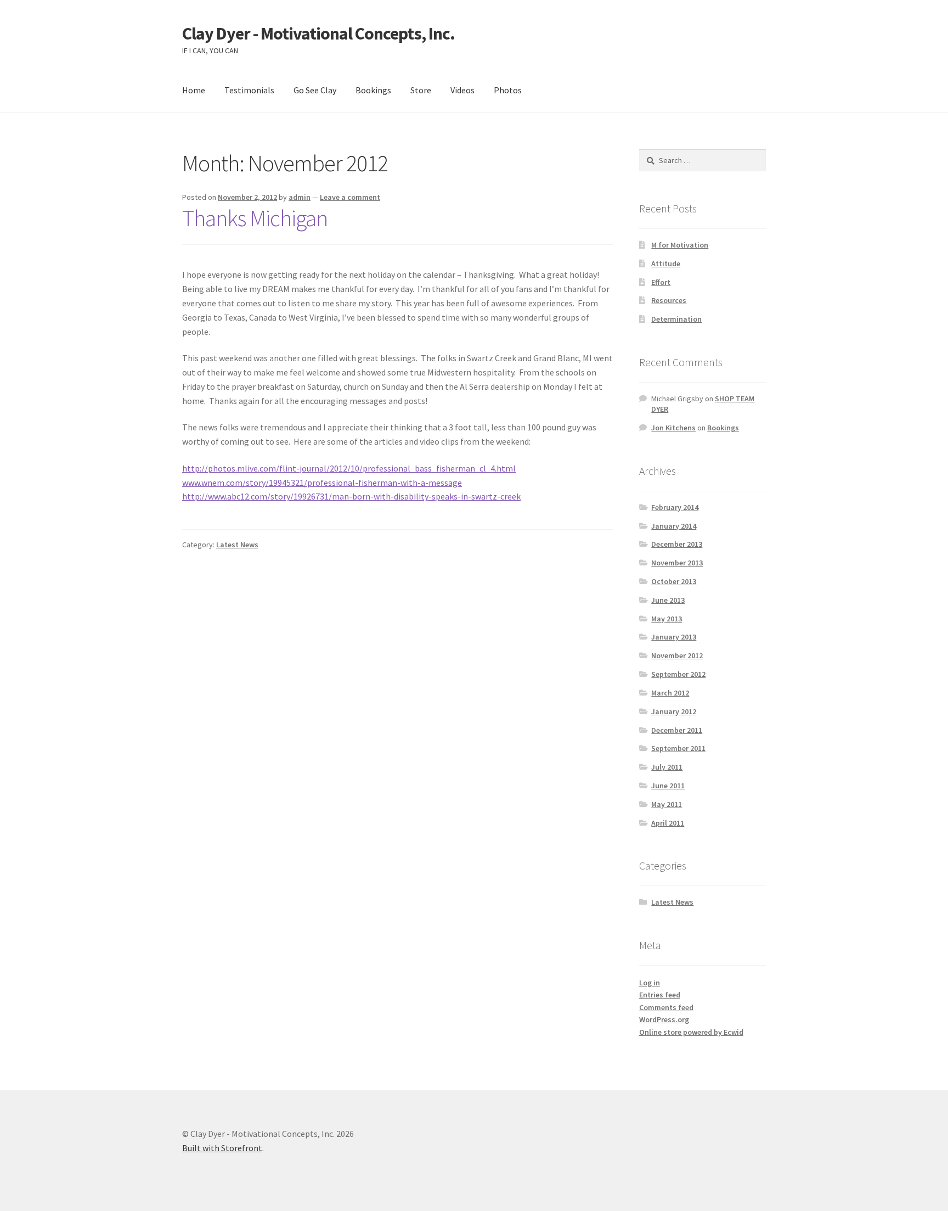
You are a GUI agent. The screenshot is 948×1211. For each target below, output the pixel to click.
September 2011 (678, 748)
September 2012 (678, 674)
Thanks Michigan (255, 218)
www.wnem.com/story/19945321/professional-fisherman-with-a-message (322, 482)
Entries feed (659, 995)
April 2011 (667, 823)
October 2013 (673, 581)
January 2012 (673, 711)
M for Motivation (679, 245)
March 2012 (670, 693)
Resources (668, 300)
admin (300, 197)
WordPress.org (664, 1019)
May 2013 (666, 619)
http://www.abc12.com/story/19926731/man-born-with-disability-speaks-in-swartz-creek (351, 496)
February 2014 (674, 507)
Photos (508, 90)
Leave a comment (350, 197)
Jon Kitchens (673, 428)
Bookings (373, 90)
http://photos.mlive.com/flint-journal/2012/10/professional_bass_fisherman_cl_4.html (349, 468)
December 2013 (676, 544)
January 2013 (673, 637)
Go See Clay (315, 90)
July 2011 (666, 767)
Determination (676, 319)
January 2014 (673, 526)
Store (420, 90)
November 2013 (677, 563)
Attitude (665, 263)
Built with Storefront (222, 1147)
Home (193, 90)
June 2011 (668, 785)
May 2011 (666, 804)
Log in (649, 983)
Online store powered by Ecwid (691, 1032)
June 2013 (668, 600)
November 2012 (677, 655)
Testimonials (249, 90)
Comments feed (666, 1007)
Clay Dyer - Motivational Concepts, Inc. (318, 33)
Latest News (237, 545)
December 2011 (676, 730)
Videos (462, 90)
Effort (660, 282)
